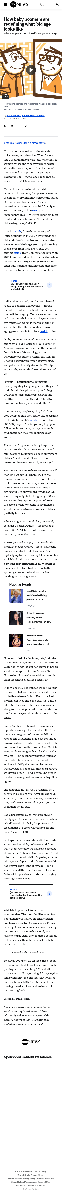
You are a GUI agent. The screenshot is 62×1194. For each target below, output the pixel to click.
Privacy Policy (40, 1171)
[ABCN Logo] (19, 4)
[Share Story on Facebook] (5, 126)
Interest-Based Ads (45, 1178)
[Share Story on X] (12, 126)
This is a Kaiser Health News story (24, 142)
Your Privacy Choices (24, 1185)
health (43, 331)
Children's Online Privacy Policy (21, 1178)
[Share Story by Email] (19, 126)
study (18, 231)
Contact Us (40, 1185)
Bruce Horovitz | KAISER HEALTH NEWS (26, 115)
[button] (6, 4)
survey (36, 210)
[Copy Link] (25, 126)
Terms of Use (44, 1182)
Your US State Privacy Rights (30, 1175)
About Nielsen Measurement (24, 1182)
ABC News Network (23, 1171)
